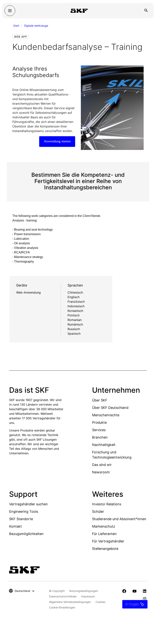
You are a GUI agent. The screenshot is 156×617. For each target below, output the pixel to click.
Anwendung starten (57, 141)
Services (99, 430)
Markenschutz (103, 526)
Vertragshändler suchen (28, 504)
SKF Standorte (21, 519)
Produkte (99, 422)
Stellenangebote (105, 549)
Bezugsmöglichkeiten (26, 534)
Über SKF (99, 400)
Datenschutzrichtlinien (63, 596)
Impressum (88, 596)
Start (16, 25)
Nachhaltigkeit (103, 445)
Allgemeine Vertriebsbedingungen (70, 601)
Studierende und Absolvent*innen (119, 519)
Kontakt (15, 526)
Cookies (100, 601)
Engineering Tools (23, 512)
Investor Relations (106, 504)
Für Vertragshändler (108, 541)
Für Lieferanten (104, 534)
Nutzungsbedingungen (83, 590)
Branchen (100, 437)
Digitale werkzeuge (36, 25)
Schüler (98, 512)
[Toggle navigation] (10, 10)
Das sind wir (102, 465)
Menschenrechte (105, 415)
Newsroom (101, 472)
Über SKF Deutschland (110, 408)
